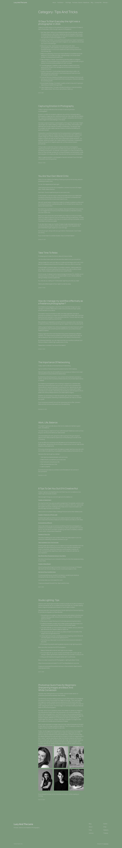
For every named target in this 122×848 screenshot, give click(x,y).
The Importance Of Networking (54, 362)
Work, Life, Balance (48, 422)
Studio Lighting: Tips (48, 600)
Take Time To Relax (48, 252)
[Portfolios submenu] (63, 2)
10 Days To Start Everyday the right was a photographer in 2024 (59, 22)
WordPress (106, 843)
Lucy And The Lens (20, 2)
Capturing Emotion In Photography (56, 106)
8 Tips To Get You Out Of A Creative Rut (58, 488)
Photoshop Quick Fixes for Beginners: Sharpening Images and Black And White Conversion (57, 687)
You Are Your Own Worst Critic (53, 176)
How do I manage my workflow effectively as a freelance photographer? (60, 302)
